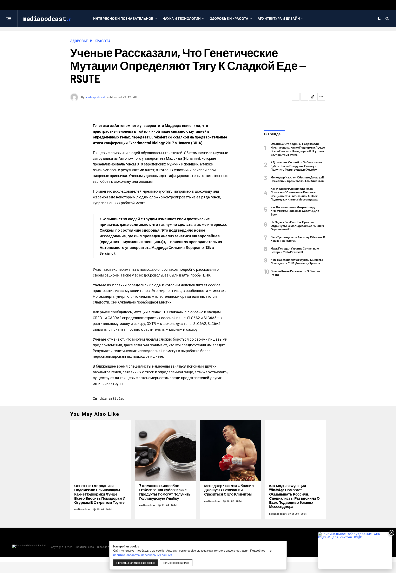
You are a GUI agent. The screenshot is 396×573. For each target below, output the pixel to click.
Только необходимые (176, 562)
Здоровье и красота (229, 18)
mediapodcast (96, 97)
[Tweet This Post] (304, 97)
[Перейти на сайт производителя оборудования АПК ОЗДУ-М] (355, 550)
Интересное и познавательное (123, 18)
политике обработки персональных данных (142, 555)
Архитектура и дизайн (279, 18)
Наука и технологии (182, 18)
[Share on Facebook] (295, 97)
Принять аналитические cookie (135, 562)
